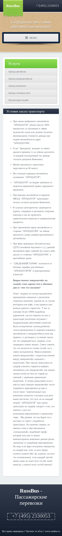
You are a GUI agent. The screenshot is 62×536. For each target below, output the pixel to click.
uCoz (40, 531)
